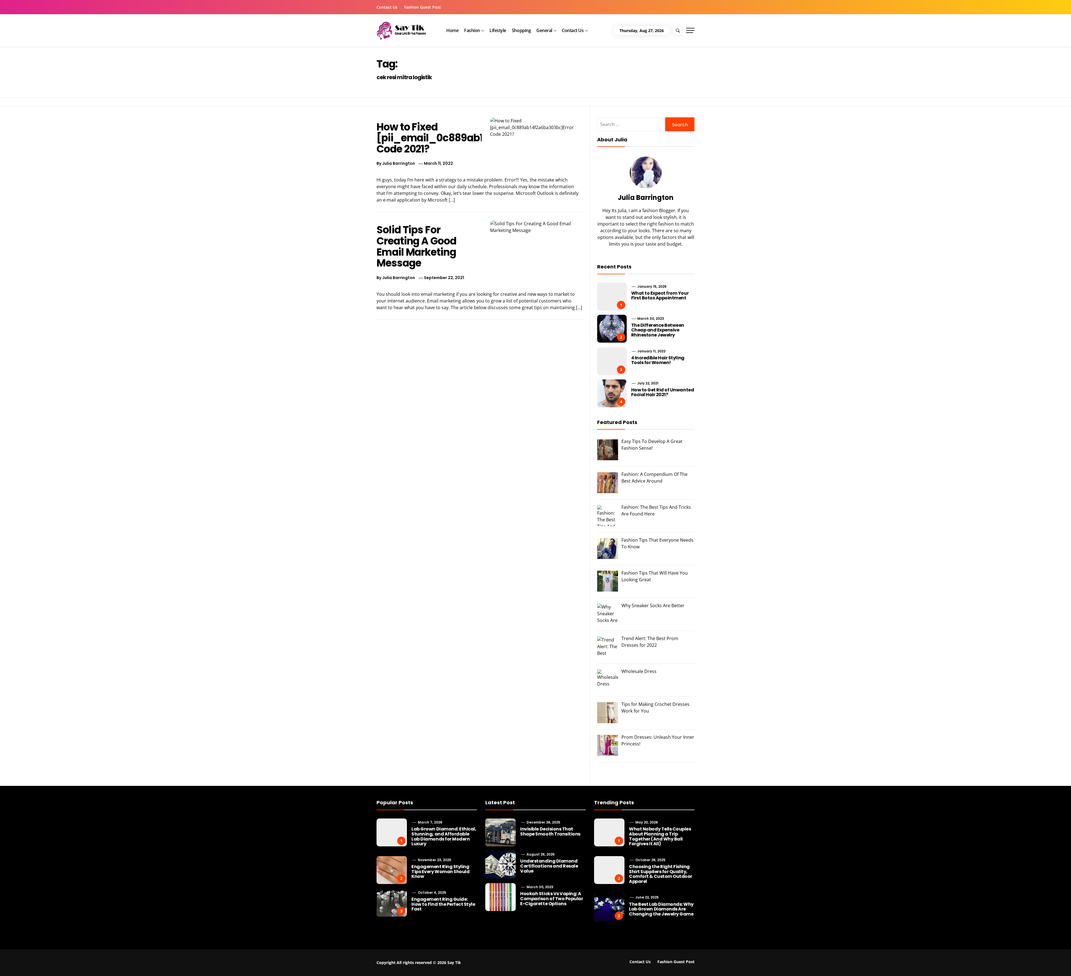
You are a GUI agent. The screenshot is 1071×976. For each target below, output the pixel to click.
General (544, 30)
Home (452, 30)
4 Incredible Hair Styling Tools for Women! (657, 360)
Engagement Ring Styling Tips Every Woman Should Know (440, 871)
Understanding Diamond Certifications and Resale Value (549, 866)
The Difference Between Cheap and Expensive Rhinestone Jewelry (657, 330)
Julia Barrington (398, 163)
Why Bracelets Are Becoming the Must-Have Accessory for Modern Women (384, 959)
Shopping (521, 30)
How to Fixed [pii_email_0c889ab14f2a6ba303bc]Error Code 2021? (479, 138)
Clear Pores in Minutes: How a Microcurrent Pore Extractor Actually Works (887, 959)
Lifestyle (497, 30)
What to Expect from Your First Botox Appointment (660, 295)
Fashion (472, 30)
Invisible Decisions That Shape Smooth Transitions (550, 831)
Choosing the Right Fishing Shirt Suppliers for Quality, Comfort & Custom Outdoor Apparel (660, 874)
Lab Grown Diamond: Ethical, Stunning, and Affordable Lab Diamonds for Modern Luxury (443, 836)
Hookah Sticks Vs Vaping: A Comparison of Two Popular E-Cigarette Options (551, 898)
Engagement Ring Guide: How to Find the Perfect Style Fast (443, 904)
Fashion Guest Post (422, 7)
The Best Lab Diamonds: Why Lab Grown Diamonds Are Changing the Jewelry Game (661, 909)
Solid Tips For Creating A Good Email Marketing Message (416, 246)
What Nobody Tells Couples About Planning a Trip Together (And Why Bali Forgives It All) (660, 836)
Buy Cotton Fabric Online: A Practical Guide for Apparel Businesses (123, 959)
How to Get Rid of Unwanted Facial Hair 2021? (662, 392)
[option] (157, 964)
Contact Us (387, 7)
